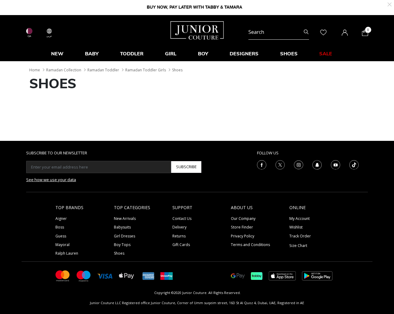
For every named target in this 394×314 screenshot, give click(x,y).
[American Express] (148, 275)
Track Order (300, 236)
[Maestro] (83, 275)
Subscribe (186, 166)
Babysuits (122, 227)
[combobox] (278, 32)
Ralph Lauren (66, 253)
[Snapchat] (317, 164)
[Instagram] (298, 164)
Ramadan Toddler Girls (145, 70)
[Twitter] (280, 164)
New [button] (57, 53)
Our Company (243, 218)
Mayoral (62, 244)
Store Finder (242, 227)
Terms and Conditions (250, 244)
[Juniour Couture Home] (197, 29)
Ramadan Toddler (103, 70)
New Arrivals (125, 218)
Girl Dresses (124, 236)
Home (34, 70)
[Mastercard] (62, 275)
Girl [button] (170, 53)
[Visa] (105, 275)
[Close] (390, 4)
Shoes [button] (289, 53)
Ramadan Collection (63, 70)
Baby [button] (91, 53)
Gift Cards (181, 244)
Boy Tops (122, 244)
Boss (59, 227)
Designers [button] (244, 53)
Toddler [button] (131, 53)
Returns (179, 236)
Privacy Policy (242, 236)
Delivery (179, 227)
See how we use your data (51, 179)
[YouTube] (335, 164)
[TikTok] (354, 164)
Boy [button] (203, 53)
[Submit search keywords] (306, 32)
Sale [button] (325, 53)
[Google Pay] (238, 275)
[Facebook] (261, 164)
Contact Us (181, 218)
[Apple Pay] (126, 275)
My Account (299, 218)
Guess (60, 236)
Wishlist (296, 227)
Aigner (61, 218)
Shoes (177, 70)
